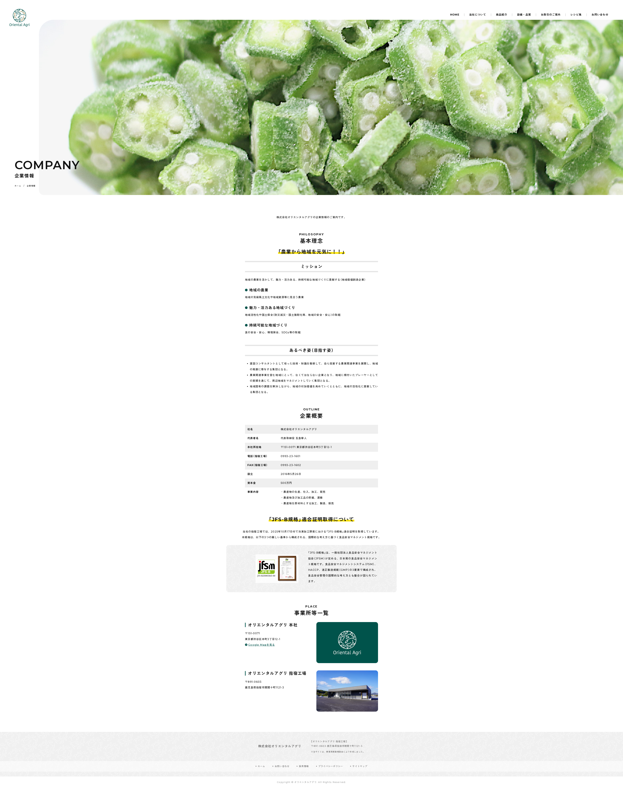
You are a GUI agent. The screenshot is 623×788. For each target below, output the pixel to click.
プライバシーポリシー (330, 766)
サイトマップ (359, 766)
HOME (454, 14)
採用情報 (304, 766)
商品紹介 (501, 14)
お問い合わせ (600, 14)
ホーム (261, 766)
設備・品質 (524, 14)
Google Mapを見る (261, 644)
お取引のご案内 (551, 14)
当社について (477, 14)
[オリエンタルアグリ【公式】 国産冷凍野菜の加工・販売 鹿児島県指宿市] (19, 18)
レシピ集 (576, 14)
